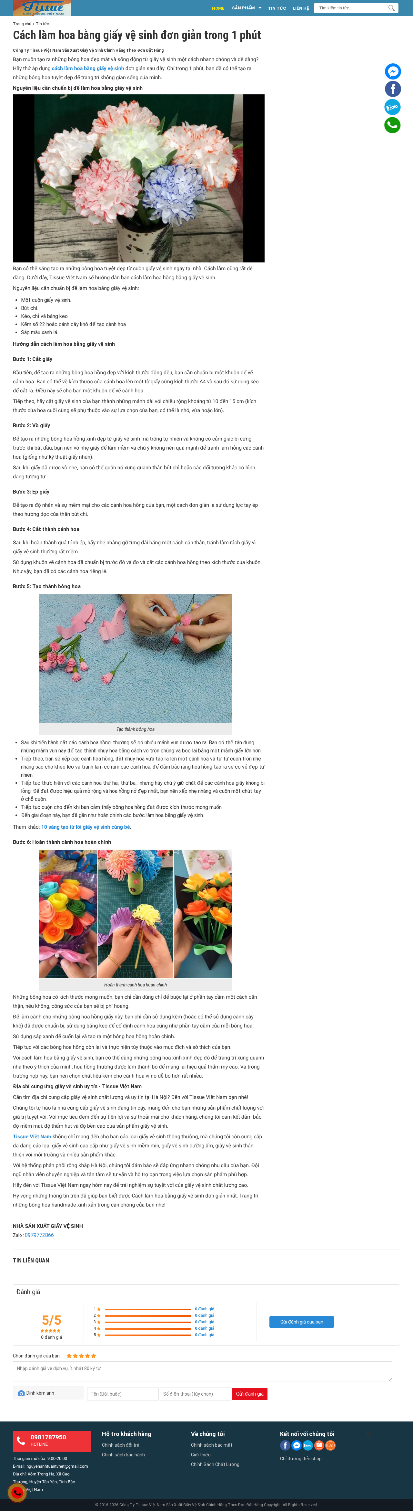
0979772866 (39, 1235)
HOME (218, 8)
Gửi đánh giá (250, 1394)
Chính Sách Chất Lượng (215, 1464)
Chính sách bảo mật (211, 1445)
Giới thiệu (201, 1454)
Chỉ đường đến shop (301, 1458)
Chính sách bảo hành (123, 1454)
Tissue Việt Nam (32, 1136)
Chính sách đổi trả (120, 1445)
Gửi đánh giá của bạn (301, 1322)
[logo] (49, 8)
